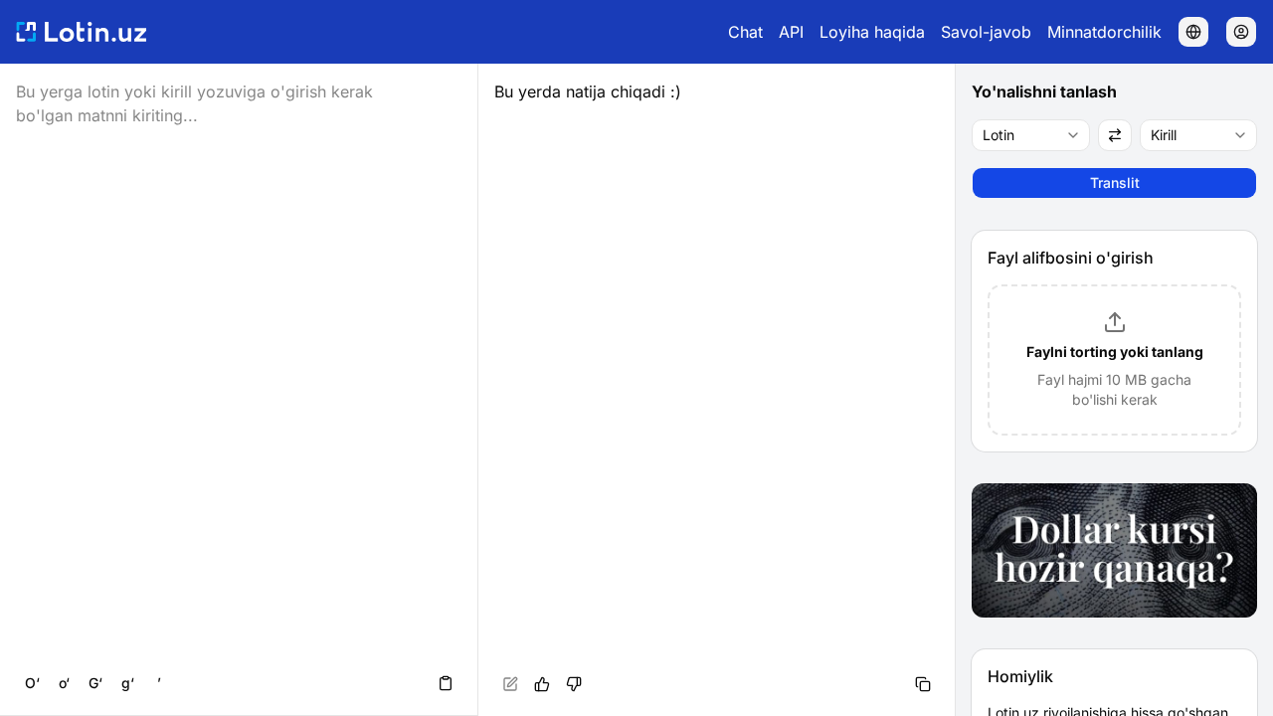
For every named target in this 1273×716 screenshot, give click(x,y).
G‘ (95, 682)
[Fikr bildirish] (574, 684)
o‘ (64, 682)
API (791, 32)
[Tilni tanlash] (1193, 32)
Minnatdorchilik (1104, 32)
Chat (745, 32)
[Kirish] (1241, 32)
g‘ (127, 682)
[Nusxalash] (923, 684)
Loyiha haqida (872, 32)
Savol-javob (986, 32)
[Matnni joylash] (445, 683)
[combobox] (1031, 135)
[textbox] (717, 390)
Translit (1115, 182)
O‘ (32, 682)
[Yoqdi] (542, 684)
